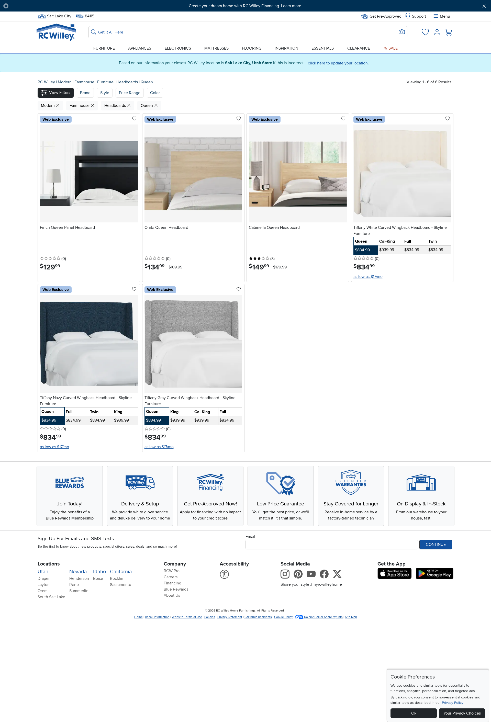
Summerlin (78, 590)
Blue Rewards (176, 589)
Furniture (104, 48)
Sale (392, 48)
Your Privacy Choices (462, 713)
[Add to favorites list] (134, 119)
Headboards (127, 82)
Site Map (351, 617)
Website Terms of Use (187, 617)
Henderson (79, 578)
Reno (74, 584)
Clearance (358, 48)
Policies (209, 617)
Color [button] (155, 92)
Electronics (178, 48)
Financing (172, 583)
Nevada (78, 572)
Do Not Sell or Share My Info (323, 617)
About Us (172, 595)
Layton (44, 584)
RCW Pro (172, 570)
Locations (49, 564)
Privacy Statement (229, 617)
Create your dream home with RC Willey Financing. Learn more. (245, 5)
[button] (50, 5)
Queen (147, 82)
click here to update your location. (338, 63)
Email (250, 536)
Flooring (251, 48)
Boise (98, 578)
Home (138, 617)
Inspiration (286, 48)
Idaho (99, 572)
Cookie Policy (283, 617)
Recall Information (157, 617)
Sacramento (120, 584)
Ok (413, 713)
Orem (43, 590)
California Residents (258, 617)
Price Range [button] (129, 92)
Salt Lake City (59, 16)
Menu (445, 16)
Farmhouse (84, 82)
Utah (43, 572)
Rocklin (116, 578)
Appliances (139, 48)
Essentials (322, 48)
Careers (170, 577)
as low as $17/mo (368, 276)
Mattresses (216, 48)
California (121, 572)
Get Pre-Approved (385, 16)
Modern (65, 82)
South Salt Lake (51, 596)
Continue (436, 544)
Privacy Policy (452, 702)
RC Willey (46, 82)
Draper (44, 578)
